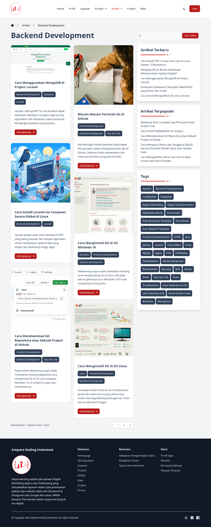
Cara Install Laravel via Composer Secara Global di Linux (40, 214)
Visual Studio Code (179, 293)
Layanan (85, 8)
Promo (82, 490)
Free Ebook (182, 221)
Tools (176, 277)
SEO (177, 269)
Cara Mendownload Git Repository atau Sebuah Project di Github (39, 340)
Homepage (84, 455)
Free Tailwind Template (156, 229)
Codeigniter (149, 196)
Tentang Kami (86, 460)
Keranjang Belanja (171, 465)
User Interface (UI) (153, 293)
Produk (99, 8)
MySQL (147, 253)
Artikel (115, 8)
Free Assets (173, 212)
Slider (146, 277)
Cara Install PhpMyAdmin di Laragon (162, 131)
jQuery (146, 245)
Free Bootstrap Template (157, 221)
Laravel (20, 101)
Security (166, 269)
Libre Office (174, 245)
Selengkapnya (24, 132)
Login (195, 8)
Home (60, 8)
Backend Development (51, 25)
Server (188, 269)
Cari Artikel (190, 35)
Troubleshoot (150, 285)
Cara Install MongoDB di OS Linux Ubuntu (165, 95)
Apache (147, 188)
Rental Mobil (150, 269)
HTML (177, 237)
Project (131, 8)
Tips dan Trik (50, 359)
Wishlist (165, 460)
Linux (82, 373)
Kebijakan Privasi (129, 460)
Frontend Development (28, 352)
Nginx (158, 253)
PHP (168, 253)
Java (187, 237)
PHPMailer (181, 253)
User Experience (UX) (175, 285)
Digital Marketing (153, 204)
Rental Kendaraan (173, 261)
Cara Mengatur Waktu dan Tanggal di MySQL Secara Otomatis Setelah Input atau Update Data (167, 148)
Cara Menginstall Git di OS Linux (102, 366)
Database (49, 94)
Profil (72, 8)
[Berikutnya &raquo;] (130, 425)
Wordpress (164, 301)
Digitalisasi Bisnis (153, 212)
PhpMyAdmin (150, 261)
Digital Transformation (180, 204)
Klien (143, 8)
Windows (84, 254)
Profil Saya (167, 455)
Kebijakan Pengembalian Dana (137, 455)
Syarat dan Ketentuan (131, 465)
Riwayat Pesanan (171, 470)
